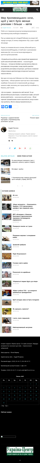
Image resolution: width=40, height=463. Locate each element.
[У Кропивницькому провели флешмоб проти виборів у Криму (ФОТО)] (5, 180)
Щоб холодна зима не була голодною (26, 300)
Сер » (6, 405)
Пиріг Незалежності (19, 254)
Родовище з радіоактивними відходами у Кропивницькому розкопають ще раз (10, 119)
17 (3, 395)
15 (30, 391)
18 (9, 395)
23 (36, 395)
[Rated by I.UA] (8, 437)
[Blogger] (9, 141)
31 (3, 402)
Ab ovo (15, 195)
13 (20, 391)
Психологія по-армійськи (21, 272)
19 (14, 395)
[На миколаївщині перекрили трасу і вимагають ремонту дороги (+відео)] (5, 162)
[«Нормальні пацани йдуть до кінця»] (6, 284)
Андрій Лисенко (7, 27)
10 (3, 391)
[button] (37, 9)
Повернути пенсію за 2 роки (22, 226)
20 (20, 395)
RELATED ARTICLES (8, 156)
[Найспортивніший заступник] (6, 329)
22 (30, 395)
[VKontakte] (12, 141)
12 (14, 391)
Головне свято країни (20, 263)
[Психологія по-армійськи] (6, 274)
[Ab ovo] (6, 197)
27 (20, 399)
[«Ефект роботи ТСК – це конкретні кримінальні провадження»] (6, 293)
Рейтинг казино (6, 412)
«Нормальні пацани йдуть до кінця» (25, 281)
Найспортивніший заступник (22, 327)
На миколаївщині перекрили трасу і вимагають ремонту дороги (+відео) (23, 161)
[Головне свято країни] (6, 265)
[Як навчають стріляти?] (6, 311)
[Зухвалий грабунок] (6, 247)
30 (36, 399)
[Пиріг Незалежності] (6, 256)
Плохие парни (34, 118)
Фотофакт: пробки (17, 169)
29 (30, 399)
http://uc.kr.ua (11, 131)
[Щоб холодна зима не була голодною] (6, 302)
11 (9, 391)
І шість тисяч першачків (21, 318)
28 (25, 399)
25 (9, 399)
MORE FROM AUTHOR (24, 156)
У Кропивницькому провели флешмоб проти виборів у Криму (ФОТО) (24, 178)
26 (14, 399)
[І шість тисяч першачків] (6, 320)
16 (36, 391)
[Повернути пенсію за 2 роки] (6, 228)
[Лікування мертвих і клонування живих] (6, 238)
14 (25, 391)
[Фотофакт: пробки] (5, 171)
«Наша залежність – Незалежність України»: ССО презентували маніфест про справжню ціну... (24, 206)
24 (3, 399)
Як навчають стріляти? (21, 309)
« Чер (2, 405)
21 (25, 395)
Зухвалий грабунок (19, 245)
